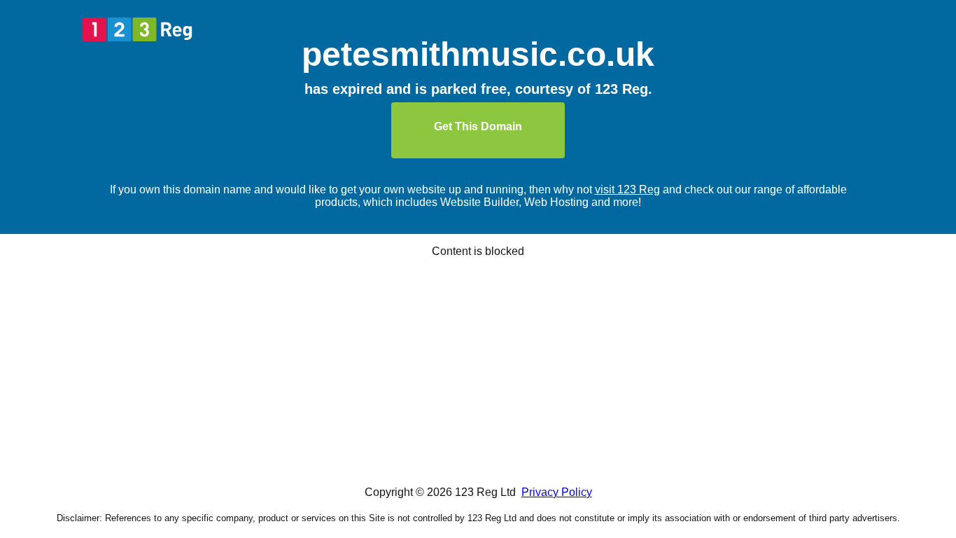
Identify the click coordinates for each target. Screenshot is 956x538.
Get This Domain (478, 126)
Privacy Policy (556, 492)
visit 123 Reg (627, 189)
